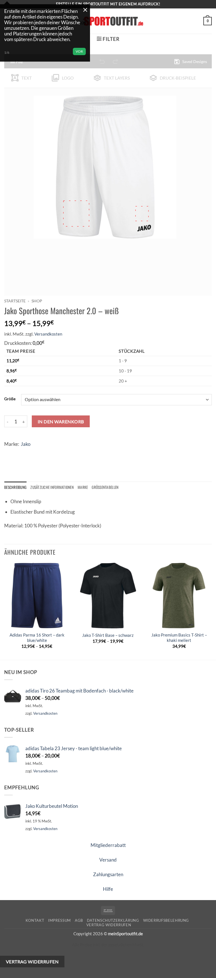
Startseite (15, 300)
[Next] (211, 610)
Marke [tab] (83, 487)
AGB (79, 920)
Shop (37, 300)
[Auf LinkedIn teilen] (63, 453)
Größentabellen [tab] (105, 487)
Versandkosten (48, 333)
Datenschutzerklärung (113, 920)
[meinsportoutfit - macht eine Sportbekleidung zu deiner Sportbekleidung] (108, 21)
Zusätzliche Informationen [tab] (52, 487)
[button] (207, 21)
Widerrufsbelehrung (166, 920)
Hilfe (108, 889)
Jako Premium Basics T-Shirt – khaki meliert (179, 637)
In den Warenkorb (61, 421)
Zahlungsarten (108, 874)
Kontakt (35, 920)
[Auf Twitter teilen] (31, 453)
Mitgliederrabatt (108, 845)
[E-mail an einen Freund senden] (41, 453)
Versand (108, 860)
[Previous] (4, 610)
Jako (25, 444)
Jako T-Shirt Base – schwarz (108, 635)
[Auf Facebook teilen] (20, 453)
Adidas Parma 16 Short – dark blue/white (37, 637)
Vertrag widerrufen (108, 925)
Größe (9, 399)
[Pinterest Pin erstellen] (52, 453)
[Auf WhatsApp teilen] (10, 453)
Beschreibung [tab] (15, 487)
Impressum (59, 920)
